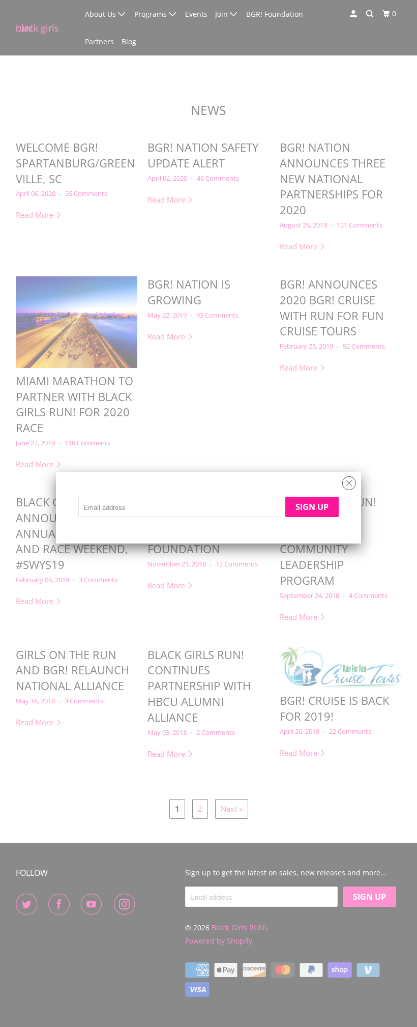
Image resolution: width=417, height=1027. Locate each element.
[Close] (349, 480)
